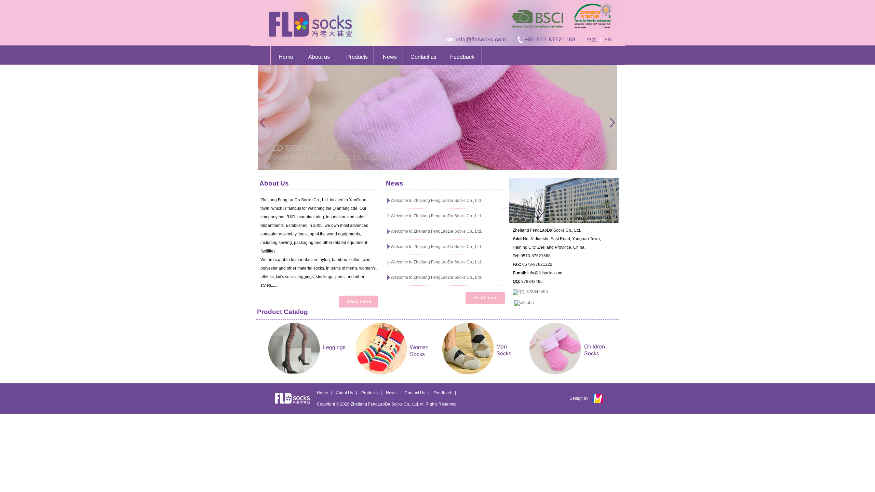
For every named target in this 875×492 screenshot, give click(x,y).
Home (322, 393)
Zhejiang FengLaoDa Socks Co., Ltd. (385, 404)
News (391, 393)
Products (369, 393)
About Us (344, 393)
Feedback (442, 393)
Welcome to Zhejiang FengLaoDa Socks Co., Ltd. (436, 200)
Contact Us (415, 393)
